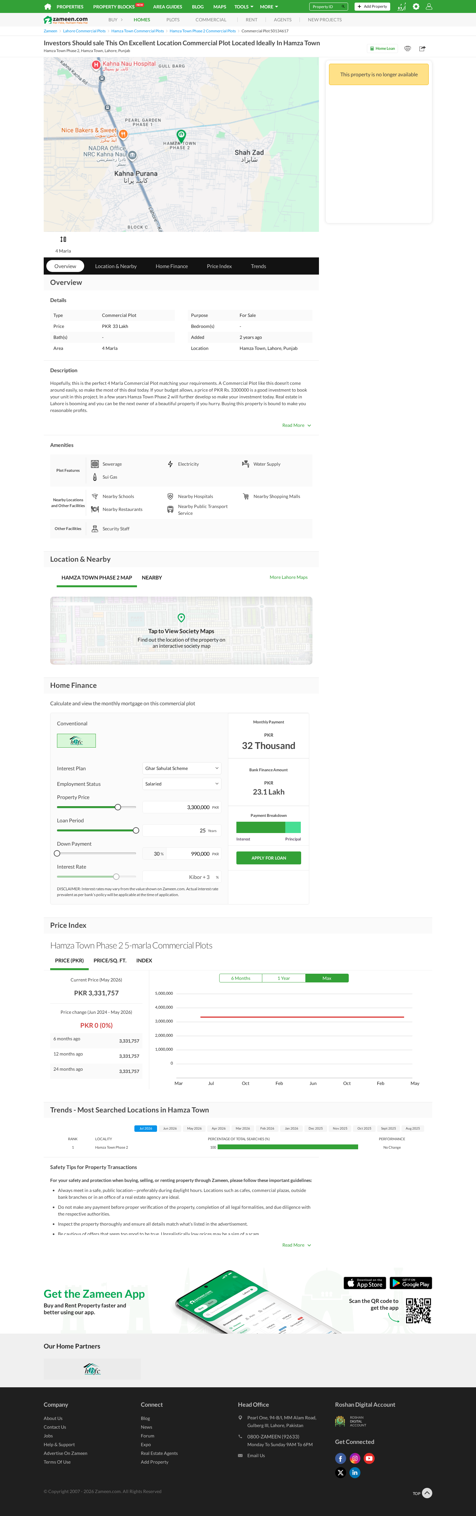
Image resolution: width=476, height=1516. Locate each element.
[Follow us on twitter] (342, 1478)
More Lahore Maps (289, 577)
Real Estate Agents (159, 1453)
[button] (181, 768)
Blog (198, 6)
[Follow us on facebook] (342, 1464)
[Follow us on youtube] (371, 1464)
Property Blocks (118, 6)
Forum (147, 1435)
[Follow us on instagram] (356, 1464)
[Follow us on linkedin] (356, 1478)
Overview (65, 266)
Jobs (48, 1435)
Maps (219, 6)
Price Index (219, 266)
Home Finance (172, 266)
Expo (146, 1444)
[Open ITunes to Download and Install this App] (367, 1287)
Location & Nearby (116, 266)
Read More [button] (293, 425)
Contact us (55, 1427)
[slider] (118, 807)
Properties (70, 6)
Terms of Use (57, 1462)
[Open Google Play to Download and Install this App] (411, 1287)
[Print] (407, 48)
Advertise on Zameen (65, 1453)
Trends (258, 266)
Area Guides (167, 6)
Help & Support (59, 1444)
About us (53, 1418)
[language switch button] (401, 7)
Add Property (154, 1462)
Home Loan (385, 48)
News (146, 1427)
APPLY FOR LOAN (269, 858)
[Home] (48, 6)
